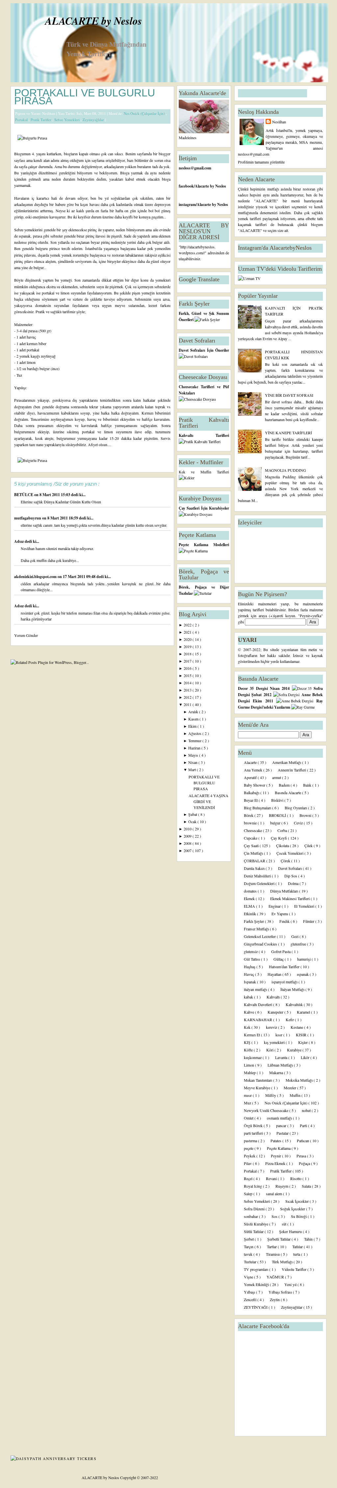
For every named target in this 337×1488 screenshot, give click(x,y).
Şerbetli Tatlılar (279, 1239)
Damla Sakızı (255, 868)
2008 (188, 843)
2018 (188, 653)
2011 (188, 704)
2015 (188, 675)
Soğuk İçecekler (293, 1208)
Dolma (293, 883)
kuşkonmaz (253, 1057)
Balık (307, 785)
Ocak (192, 821)
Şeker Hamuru (291, 1231)
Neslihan (279, 121)
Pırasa (302, 1155)
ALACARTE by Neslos (93, 20)
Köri (270, 1049)
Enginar (275, 906)
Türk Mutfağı (283, 1261)
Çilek (309, 845)
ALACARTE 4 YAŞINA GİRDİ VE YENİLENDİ (208, 801)
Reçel (248, 1178)
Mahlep (250, 1072)
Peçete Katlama (279, 1148)
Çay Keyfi (279, 838)
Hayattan (275, 974)
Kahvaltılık (295, 1004)
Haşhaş (250, 966)
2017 (188, 661)
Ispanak (250, 981)
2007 (188, 850)
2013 (188, 690)
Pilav (248, 1163)
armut (277, 777)
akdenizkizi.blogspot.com (36, 576)
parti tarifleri (254, 1133)
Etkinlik (250, 913)
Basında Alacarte (288, 792)
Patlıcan (303, 1140)
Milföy (271, 1095)
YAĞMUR (276, 1276)
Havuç (249, 974)
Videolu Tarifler (294, 1269)
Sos (275, 1216)
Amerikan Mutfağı (287, 762)
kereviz (272, 1027)
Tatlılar (298, 1246)
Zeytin (275, 1299)
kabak (249, 996)
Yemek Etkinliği (257, 1284)
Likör (305, 1057)
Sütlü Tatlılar (254, 1231)
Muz (248, 1102)
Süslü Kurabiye (256, 1223)
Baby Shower (255, 785)
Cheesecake (253, 830)
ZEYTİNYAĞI (256, 1307)
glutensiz (251, 951)
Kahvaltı (274, 996)
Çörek (286, 860)
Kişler (303, 1042)
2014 (188, 682)
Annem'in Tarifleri (292, 769)
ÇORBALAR (255, 860)
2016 (188, 668)
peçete (249, 1148)
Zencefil (250, 1299)
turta (297, 1254)
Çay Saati (252, 845)
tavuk (248, 1254)
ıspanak (303, 974)
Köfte (249, 1049)
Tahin (309, 1239)
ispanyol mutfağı (285, 981)
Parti (304, 1125)
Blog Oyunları (296, 807)
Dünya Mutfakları (284, 891)
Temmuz (195, 740)
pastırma (251, 1140)
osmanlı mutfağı (280, 1118)
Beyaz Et (251, 800)
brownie (251, 822)
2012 (188, 697)
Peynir (276, 1155)
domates (251, 891)
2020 (188, 639)
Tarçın (249, 1246)
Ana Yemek (253, 769)
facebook (186, 186)
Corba (282, 830)
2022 (188, 624)
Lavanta (281, 1057)
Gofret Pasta (281, 951)
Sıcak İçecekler (297, 1201)
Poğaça (305, 1163)
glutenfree (299, 943)
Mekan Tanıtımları (258, 1080)
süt (284, 1223)
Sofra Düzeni (255, 1208)
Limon (249, 1065)
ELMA (250, 906)
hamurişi (304, 959)
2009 (188, 836)
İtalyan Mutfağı (292, 989)
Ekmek (250, 898)
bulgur (275, 822)
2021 (188, 632)
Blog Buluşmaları (258, 807)
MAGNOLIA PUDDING (285, 470)
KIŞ (247, 1042)
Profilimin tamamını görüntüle (261, 161)
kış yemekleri (275, 1042)
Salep (248, 1193)
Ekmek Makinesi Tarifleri (290, 898)
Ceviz (299, 822)
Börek (249, 815)
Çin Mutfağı (254, 853)
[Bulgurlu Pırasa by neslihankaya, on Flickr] (32, 137)
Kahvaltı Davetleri (258, 1004)
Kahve (249, 1012)
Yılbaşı (250, 1292)
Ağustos (195, 733)
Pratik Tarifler (41, 119)
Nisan (193, 762)
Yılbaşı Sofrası (281, 1292)
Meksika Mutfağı (300, 1080)
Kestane (297, 1027)
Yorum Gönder (26, 635)
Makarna (276, 1072)
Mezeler (290, 1087)
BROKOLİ (278, 815)
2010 (188, 828)
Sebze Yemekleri (67, 119)
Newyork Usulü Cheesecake (266, 1110)
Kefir (290, 1019)
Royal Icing (253, 1186)
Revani (272, 1178)
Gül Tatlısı (252, 959)
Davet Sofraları (290, 868)
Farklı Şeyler (254, 921)
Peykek (250, 1155)
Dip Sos (291, 875)
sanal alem (274, 1193)
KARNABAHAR (258, 1019)
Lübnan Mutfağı (281, 1065)
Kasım (193, 718)
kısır (279, 1034)
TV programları (256, 1269)
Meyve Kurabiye (257, 1087)
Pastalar (283, 1133)
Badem (285, 785)
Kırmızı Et (252, 1034)
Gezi (295, 936)
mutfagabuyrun (28, 518)
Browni (305, 815)
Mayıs (193, 755)
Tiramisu (273, 1254)
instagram (187, 204)
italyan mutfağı (256, 989)
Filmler (309, 921)
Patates (276, 1140)
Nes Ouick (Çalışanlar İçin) (145, 113)
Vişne (249, 1276)
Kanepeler (276, 1012)
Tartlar (272, 1246)
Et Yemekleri (304, 906)
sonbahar (251, 1216)
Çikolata (283, 845)
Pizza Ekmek (275, 1163)
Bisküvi (277, 800)
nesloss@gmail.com (195, 168)
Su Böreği (299, 1216)
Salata (307, 1186)
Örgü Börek (254, 1125)
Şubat (193, 814)
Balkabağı (252, 792)
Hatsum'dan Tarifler (284, 966)
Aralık (193, 711)
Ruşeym (282, 1186)
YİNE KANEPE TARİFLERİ (288, 432)
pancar (281, 1125)
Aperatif (251, 777)
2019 (188, 646)
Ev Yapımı (280, 913)
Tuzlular (250, 1261)
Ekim (192, 726)
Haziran (194, 747)
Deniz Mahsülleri (258, 875)
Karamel (304, 1012)
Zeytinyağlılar (94, 119)
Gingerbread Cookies (261, 943)
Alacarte (251, 762)
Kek (247, 1027)
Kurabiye (294, 1049)
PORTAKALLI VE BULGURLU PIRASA (84, 97)
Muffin (295, 1095)
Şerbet (249, 1239)
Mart (192, 769)
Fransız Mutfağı (257, 928)
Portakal (22, 119)
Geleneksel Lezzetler (260, 936)
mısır (248, 1095)
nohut (307, 1110)
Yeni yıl (291, 1284)
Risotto (296, 1178)
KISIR (301, 1034)
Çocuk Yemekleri (290, 853)
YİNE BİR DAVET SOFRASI (289, 395)
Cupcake (251, 838)
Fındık (285, 921)
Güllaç (279, 959)
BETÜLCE (24, 494)
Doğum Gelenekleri (259, 883)
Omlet (249, 1118)
